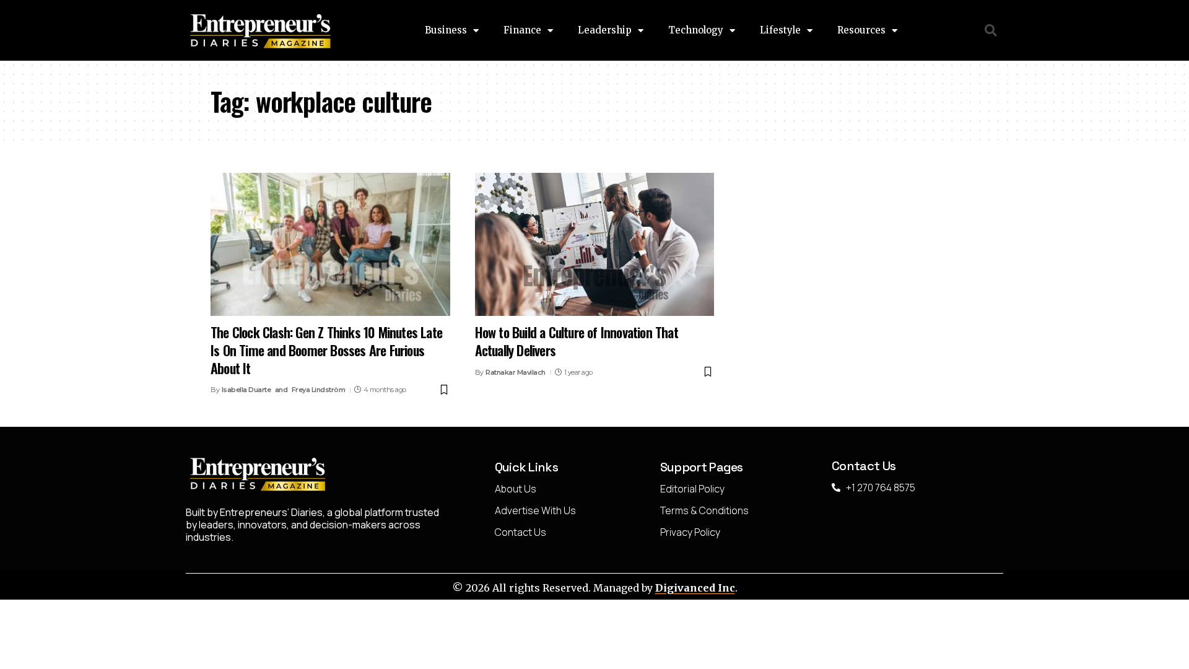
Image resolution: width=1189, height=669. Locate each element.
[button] (991, 31)
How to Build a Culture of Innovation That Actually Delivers (576, 341)
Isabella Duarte (246, 389)
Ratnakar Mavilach (516, 372)
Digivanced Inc (695, 588)
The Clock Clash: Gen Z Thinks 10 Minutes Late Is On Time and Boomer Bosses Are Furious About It (326, 349)
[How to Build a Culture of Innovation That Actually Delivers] (595, 245)
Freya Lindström (319, 389)
